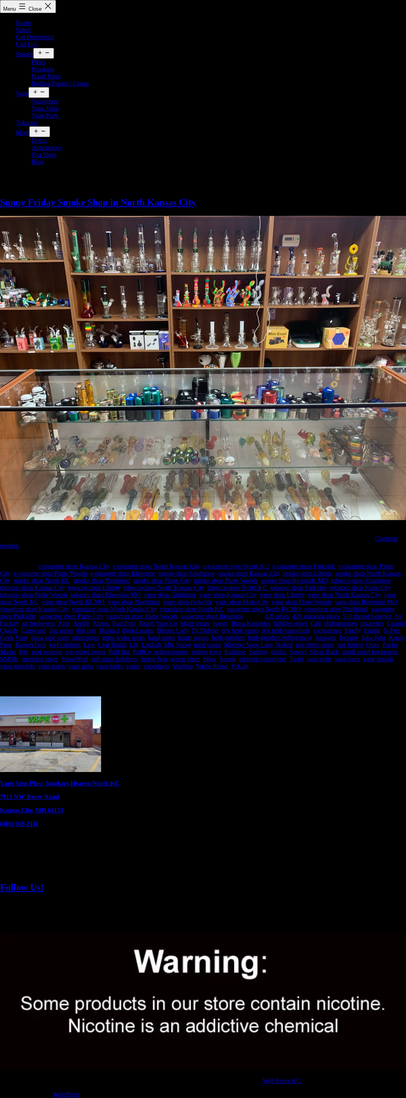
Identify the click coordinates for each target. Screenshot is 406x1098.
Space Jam (153, 659)
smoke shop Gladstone (186, 573)
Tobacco (26, 122)
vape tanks (109, 666)
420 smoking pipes (315, 616)
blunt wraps (195, 623)
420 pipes (277, 616)
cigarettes (372, 623)
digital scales (138, 630)
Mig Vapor (177, 644)
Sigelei (297, 651)
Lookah (151, 644)
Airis (64, 623)
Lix (134, 644)
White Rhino (212, 666)
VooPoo (182, 666)
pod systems (47, 651)
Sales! (23, 30)
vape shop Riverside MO (366, 602)
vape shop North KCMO (73, 602)
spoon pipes (185, 659)
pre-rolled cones (85, 651)
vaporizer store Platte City (71, 616)
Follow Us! (22, 887)
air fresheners (38, 623)
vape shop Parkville (188, 602)
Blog (38, 161)
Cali (315, 623)
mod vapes (207, 644)
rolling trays (206, 651)
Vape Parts (45, 115)
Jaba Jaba (373, 637)
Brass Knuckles (250, 623)
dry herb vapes (240, 630)
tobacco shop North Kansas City (163, 587)
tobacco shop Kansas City (32, 587)
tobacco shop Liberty (94, 587)
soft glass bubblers (114, 659)
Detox (39, 140)
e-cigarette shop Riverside (122, 573)
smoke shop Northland (101, 580)
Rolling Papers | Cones (60, 83)
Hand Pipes (46, 76)
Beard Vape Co (158, 623)
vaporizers (156, 666)
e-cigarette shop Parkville (303, 566)
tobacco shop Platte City (360, 587)
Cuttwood (33, 630)
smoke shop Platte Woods (225, 580)
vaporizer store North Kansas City (114, 609)
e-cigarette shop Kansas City (73, 566)
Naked (284, 644)
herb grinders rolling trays (280, 637)
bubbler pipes (290, 623)
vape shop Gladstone (170, 594)
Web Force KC (282, 1080)
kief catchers (64, 644)
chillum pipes (340, 623)
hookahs (325, 637)
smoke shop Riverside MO (294, 580)
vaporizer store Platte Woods (142, 616)
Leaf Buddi (112, 644)
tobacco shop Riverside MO (106, 594)
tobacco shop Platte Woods (33, 594)
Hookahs (43, 69)
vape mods (51, 666)
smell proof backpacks (370, 651)
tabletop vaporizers (262, 659)
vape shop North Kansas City (344, 594)
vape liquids (378, 659)
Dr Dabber (205, 630)
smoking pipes (40, 659)
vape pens (80, 666)
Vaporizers (45, 101)
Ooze (372, 644)
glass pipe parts (50, 637)
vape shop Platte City (242, 602)
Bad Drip (124, 623)
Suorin (227, 659)
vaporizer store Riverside (212, 616)
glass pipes (85, 637)
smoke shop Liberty (307, 573)
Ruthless (235, 651)
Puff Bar (119, 651)
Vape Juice (45, 108)
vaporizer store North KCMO (264, 609)
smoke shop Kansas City (249, 573)
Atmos (100, 623)
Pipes (38, 62)
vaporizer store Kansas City (34, 609)
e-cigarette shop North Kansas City (156, 566)
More (22, 132)
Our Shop (44, 154)
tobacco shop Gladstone (361, 580)
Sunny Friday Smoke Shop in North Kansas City (98, 202)
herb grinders (228, 637)
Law (89, 644)
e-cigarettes (327, 630)
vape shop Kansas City (228, 594)
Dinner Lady (173, 630)
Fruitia (372, 630)
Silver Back (324, 651)
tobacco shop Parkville (298, 587)
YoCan (239, 666)
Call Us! (26, 44)
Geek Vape (14, 637)
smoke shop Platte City (161, 580)
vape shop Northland (134, 602)
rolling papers (171, 651)
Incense (348, 637)
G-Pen (391, 630)
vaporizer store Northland (336, 609)
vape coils (318, 659)
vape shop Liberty (282, 594)
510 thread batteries (367, 616)
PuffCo (142, 651)
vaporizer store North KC (192, 609)
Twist (296, 659)
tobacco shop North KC (237, 587)
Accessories (46, 147)
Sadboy (258, 651)
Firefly (353, 630)
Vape (22, 93)
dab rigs (86, 630)
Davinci (109, 630)
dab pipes (61, 630)
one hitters (350, 644)
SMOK (9, 659)
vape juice (347, 659)
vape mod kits (17, 666)
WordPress (66, 1094)
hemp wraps (193, 637)
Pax (24, 651)
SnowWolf (74, 659)
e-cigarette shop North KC (236, 566)
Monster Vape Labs (248, 644)
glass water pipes (123, 637)
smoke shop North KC (41, 580)
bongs (220, 623)
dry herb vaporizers (286, 630)
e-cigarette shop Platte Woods (50, 573)
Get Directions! (35, 37)
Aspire (81, 623)
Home (23, 22)
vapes (133, 666)
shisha (278, 651)
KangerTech (30, 644)
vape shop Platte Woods (301, 602)
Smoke (24, 54)
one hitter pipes (315, 644)
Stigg (209, 659)
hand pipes (161, 637)
